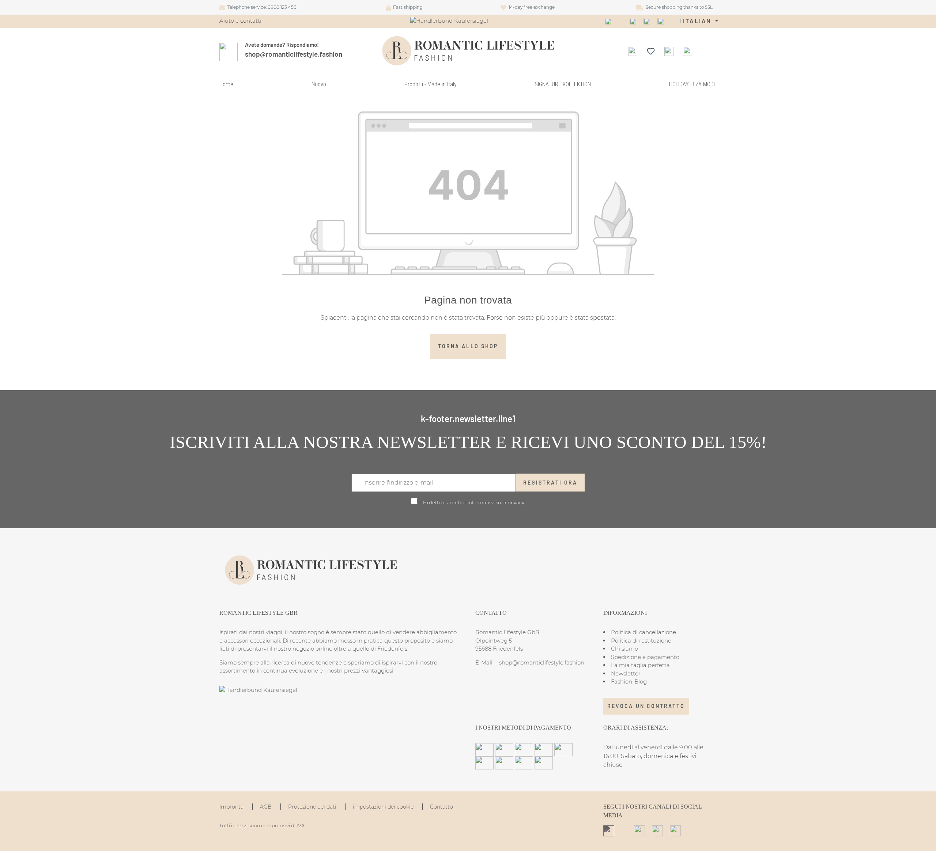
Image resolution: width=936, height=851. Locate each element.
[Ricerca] (632, 51)
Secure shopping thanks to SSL (678, 7)
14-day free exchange (530, 7)
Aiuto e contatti (240, 20)
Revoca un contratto (646, 706)
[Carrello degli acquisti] (687, 51)
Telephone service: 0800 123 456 (260, 7)
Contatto (441, 806)
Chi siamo (624, 648)
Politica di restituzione (641, 640)
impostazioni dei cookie (384, 806)
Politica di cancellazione (643, 632)
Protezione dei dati (313, 806)
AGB (266, 806)
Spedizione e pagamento (645, 657)
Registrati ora (550, 482)
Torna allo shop (468, 346)
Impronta (232, 806)
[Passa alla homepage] (468, 51)
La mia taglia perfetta (640, 665)
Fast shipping (407, 7)
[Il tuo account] (669, 51)
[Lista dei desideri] (651, 51)
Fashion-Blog (629, 681)
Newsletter (626, 673)
